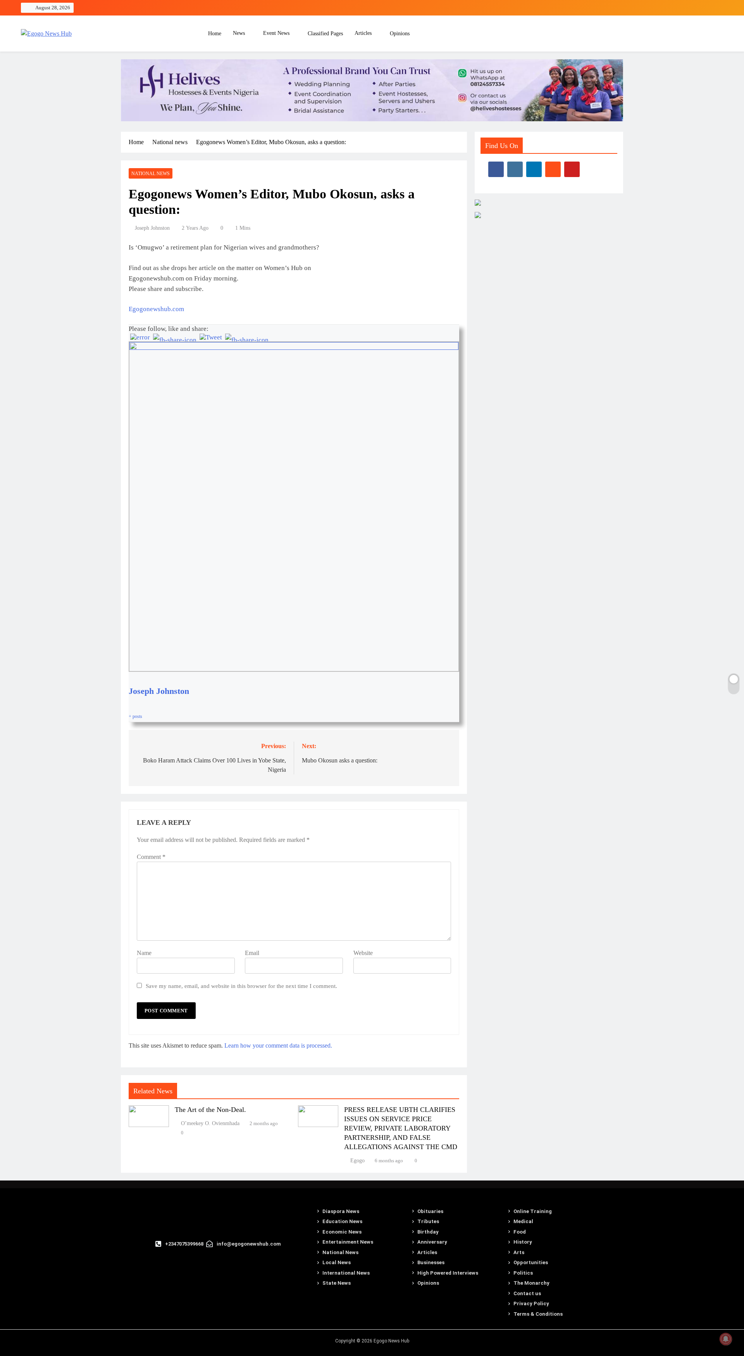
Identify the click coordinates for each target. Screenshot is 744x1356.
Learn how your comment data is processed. (278, 1045)
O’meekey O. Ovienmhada (210, 1123)
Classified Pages (325, 33)
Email (252, 953)
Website (363, 953)
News (239, 33)
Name (144, 953)
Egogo (357, 1160)
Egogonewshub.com (156, 309)
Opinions (400, 33)
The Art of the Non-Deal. (210, 1109)
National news (150, 173)
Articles (363, 33)
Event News (276, 33)
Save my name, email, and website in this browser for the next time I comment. (241, 986)
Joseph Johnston (152, 228)
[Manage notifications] (726, 1339)
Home (214, 33)
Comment (151, 857)
